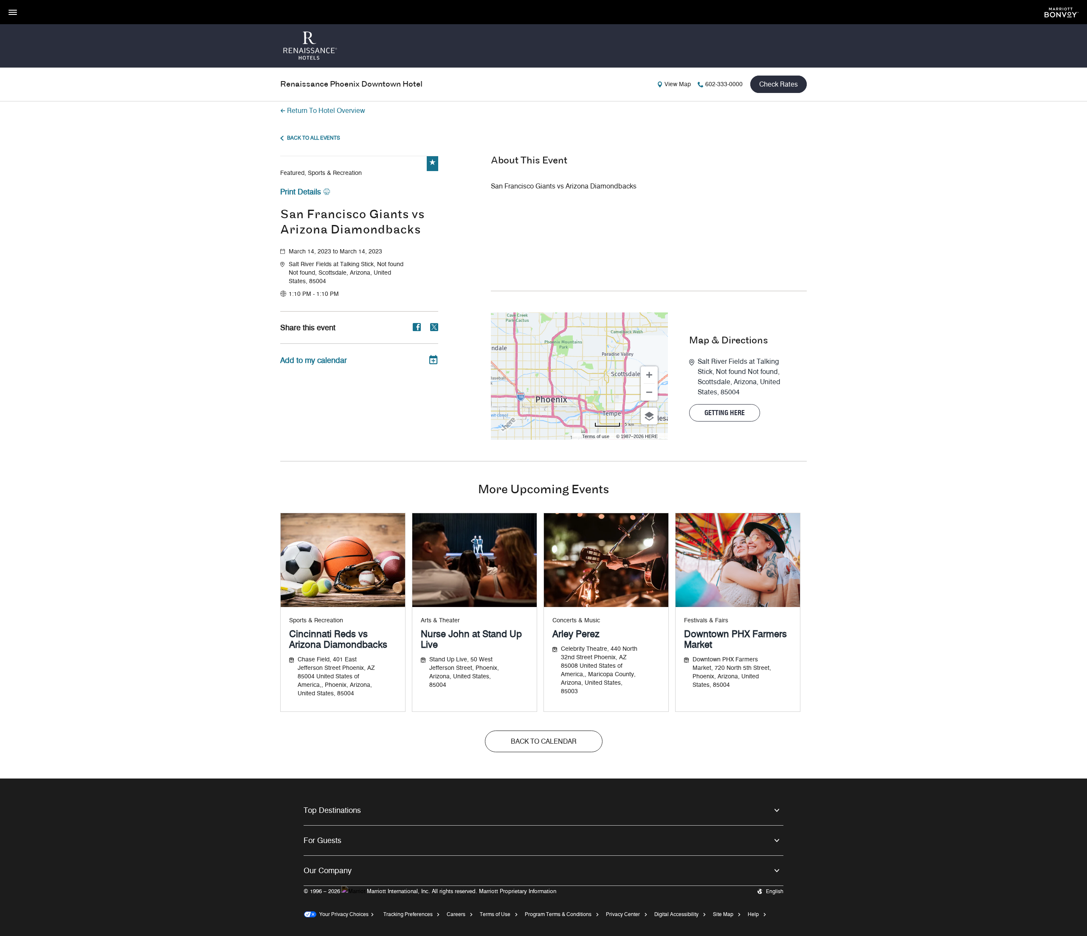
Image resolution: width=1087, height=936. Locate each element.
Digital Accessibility (676, 914)
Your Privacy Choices (342, 914)
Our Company (328, 870)
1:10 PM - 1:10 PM (314, 294)
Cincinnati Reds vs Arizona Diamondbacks (338, 639)
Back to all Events (313, 138)
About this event (529, 161)
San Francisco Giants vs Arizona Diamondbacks (352, 222)
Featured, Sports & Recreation (321, 173)
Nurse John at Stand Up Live (471, 639)
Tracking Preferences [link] (408, 914)
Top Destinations (332, 810)
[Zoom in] (649, 374)
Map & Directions (728, 341)
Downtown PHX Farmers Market (735, 639)
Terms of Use (495, 914)
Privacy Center (623, 914)
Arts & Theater (440, 620)
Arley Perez (576, 634)
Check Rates (778, 84)
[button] (363, 273)
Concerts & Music (576, 620)
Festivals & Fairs (706, 620)
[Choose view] (649, 416)
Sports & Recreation (316, 620)
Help (753, 914)
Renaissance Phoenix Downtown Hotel (351, 84)
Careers (456, 914)
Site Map (723, 914)
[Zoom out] (649, 392)
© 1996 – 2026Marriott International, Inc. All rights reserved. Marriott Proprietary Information (430, 891)
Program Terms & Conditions (558, 914)
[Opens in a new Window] (1062, 12)
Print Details (300, 192)
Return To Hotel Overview (326, 111)
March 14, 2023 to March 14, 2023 (335, 251)
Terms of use (595, 436)
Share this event (307, 327)
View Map (678, 84)
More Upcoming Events (543, 490)
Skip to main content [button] (27, 4)
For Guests (322, 840)
